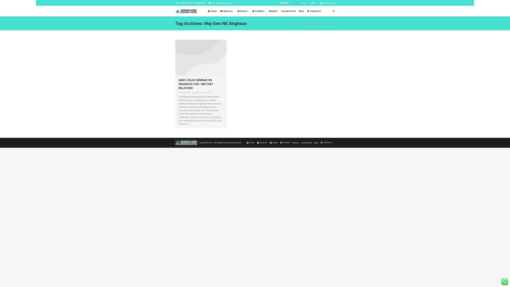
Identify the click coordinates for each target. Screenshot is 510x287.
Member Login (329, 3)
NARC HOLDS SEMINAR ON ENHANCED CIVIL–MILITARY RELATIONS (196, 84)
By (195, 93)
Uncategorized (184, 93)
